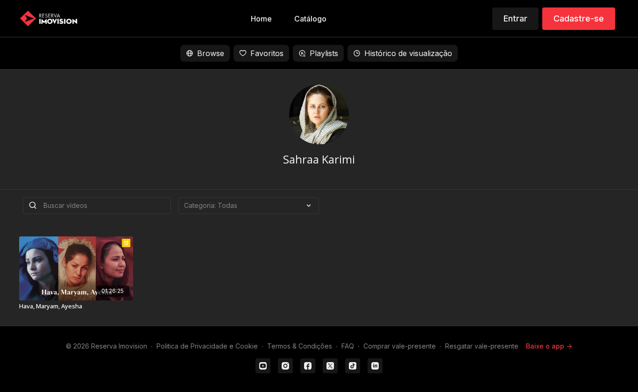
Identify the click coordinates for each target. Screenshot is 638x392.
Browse (210, 53)
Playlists (324, 53)
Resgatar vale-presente (481, 346)
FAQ (347, 346)
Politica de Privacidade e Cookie (207, 346)
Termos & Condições (299, 346)
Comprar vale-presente (399, 346)
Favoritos (267, 53)
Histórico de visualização (408, 53)
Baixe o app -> (549, 346)
